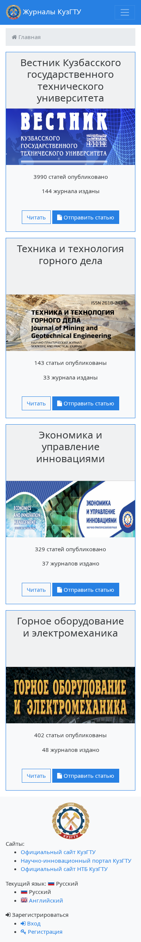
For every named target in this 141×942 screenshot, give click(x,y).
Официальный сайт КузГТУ (58, 852)
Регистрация (44, 931)
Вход (33, 923)
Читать (36, 217)
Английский (45, 900)
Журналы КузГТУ (51, 11)
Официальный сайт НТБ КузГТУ (64, 868)
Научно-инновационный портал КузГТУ (76, 860)
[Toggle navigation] (125, 12)
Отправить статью (88, 217)
